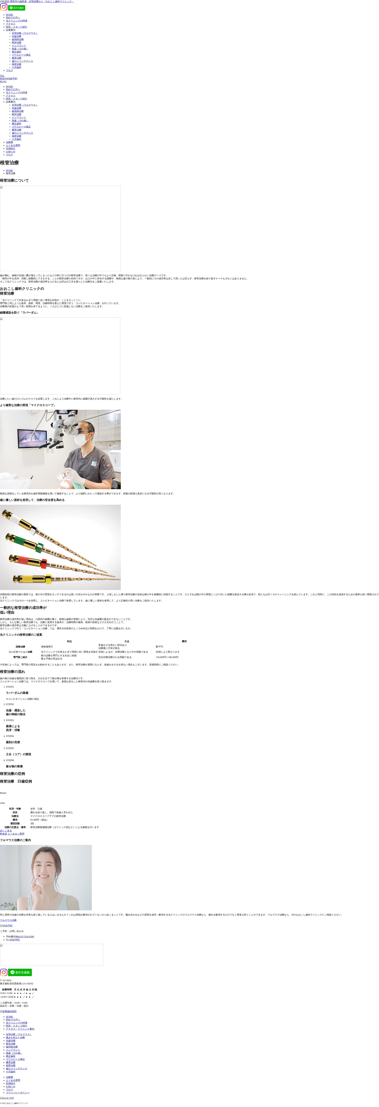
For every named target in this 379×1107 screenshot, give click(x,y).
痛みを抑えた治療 (15, 1037)
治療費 (9, 142)
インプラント (19, 45)
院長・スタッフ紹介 (16, 27)
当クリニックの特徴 (16, 20)
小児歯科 (16, 67)
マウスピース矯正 (21, 55)
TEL (2, 75)
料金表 (3, 834)
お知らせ (10, 151)
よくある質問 (13, 145)
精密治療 (16, 64)
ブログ (9, 70)
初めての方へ (13, 17)
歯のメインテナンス (22, 61)
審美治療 (16, 58)
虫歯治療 (16, 36)
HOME (9, 14)
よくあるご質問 (16, 834)
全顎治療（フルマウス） (25, 33)
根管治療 (16, 42)
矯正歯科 (16, 51)
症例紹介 (10, 148)
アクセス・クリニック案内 (20, 1029)
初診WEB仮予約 (8, 78)
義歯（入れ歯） (20, 48)
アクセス (10, 24)
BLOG (3, 81)
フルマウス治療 (8, 920)
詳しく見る (6, 830)
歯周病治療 (18, 39)
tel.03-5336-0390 (26, 936)
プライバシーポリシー (18, 1092)
